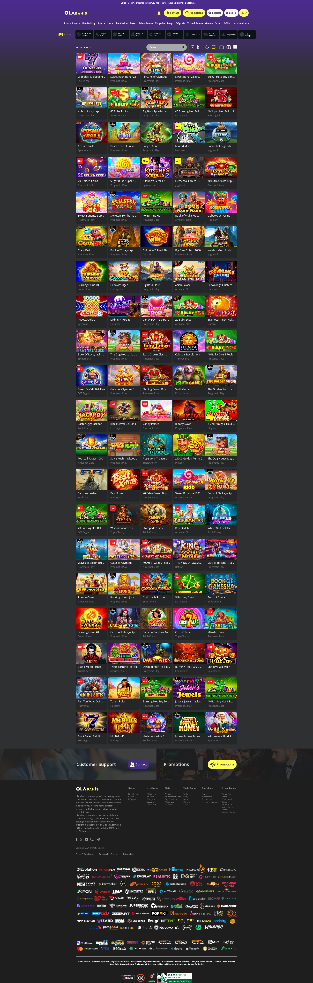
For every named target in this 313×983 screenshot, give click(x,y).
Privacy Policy (129, 854)
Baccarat (150, 801)
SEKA (185, 804)
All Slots (168, 794)
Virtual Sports (228, 804)
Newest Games (228, 812)
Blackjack (151, 799)
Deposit (205, 794)
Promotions (207, 799)
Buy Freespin (171, 799)
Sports (131, 796)
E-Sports (132, 799)
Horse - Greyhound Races (227, 799)
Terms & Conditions (85, 854)
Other (224, 809)
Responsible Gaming (108, 854)
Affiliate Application (210, 802)
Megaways (169, 801)
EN (243, 13)
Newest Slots (171, 804)
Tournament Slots (173, 796)
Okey (185, 796)
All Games (151, 794)
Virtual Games (228, 794)
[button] (172, 13)
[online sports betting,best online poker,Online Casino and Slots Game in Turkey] (75, 13)
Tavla (185, 794)
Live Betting (133, 794)
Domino (186, 801)
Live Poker (151, 804)
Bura (185, 799)
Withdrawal (207, 796)
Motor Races (227, 807)
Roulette (150, 796)
